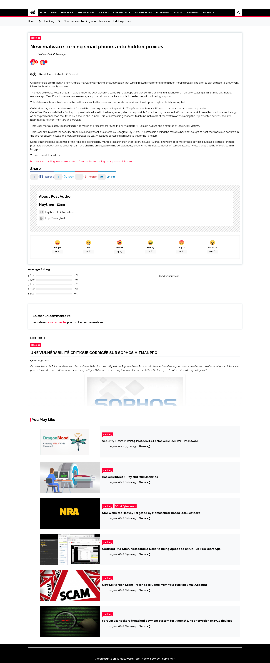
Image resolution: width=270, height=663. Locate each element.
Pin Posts (208, 12)
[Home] (33, 12)
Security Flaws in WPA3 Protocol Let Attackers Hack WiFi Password (150, 441)
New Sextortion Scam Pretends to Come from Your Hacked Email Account (154, 584)
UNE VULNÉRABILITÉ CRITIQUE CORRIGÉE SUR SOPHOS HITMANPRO (93, 352)
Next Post (36, 337)
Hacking (103, 12)
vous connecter (57, 322)
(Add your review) (169, 276)
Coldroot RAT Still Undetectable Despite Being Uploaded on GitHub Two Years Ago (161, 548)
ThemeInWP (167, 658)
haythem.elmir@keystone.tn (61, 212)
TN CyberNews (86, 12)
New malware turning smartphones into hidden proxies (96, 46)
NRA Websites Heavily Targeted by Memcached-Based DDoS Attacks (151, 513)
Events (178, 12)
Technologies (143, 12)
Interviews (162, 12)
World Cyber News (62, 12)
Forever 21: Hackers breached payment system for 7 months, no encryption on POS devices (167, 620)
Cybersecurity (121, 12)
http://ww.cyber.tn (55, 218)
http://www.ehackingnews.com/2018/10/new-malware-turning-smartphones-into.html (81, 161)
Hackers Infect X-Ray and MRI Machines (130, 477)
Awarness (192, 12)
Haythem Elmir (52, 204)
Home (43, 12)
